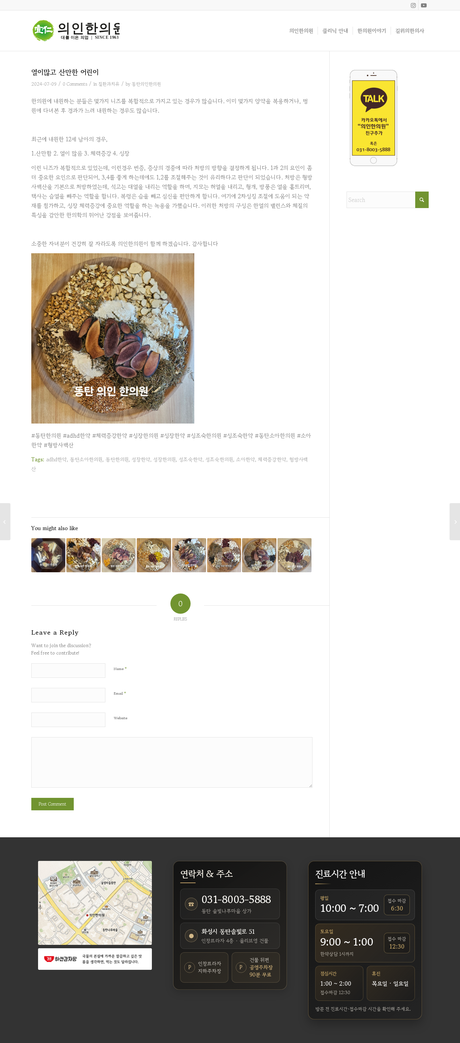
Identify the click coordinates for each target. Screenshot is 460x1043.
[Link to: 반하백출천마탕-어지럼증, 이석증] (154, 555)
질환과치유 (109, 84)
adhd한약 (56, 459)
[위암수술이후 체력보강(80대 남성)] (5, 521)
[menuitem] (301, 30)
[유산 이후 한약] (455, 521)
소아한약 (245, 459)
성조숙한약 (190, 459)
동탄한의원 (117, 459)
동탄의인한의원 (146, 84)
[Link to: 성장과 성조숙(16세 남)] (224, 555)
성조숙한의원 (219, 459)
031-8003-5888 (236, 899)
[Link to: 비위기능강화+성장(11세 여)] (294, 555)
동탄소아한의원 (86, 459)
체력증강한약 (272, 459)
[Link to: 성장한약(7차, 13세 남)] (259, 555)
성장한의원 (164, 459)
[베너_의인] (95, 958)
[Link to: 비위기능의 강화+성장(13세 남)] (189, 555)
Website (120, 718)
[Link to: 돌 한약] (48, 555)
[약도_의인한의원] (95, 903)
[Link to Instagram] (413, 5)
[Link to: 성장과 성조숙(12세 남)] (83, 555)
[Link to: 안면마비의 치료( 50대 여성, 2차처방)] (119, 555)
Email (120, 693)
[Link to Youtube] (424, 5)
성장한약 (141, 459)
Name (120, 668)
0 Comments (75, 84)
